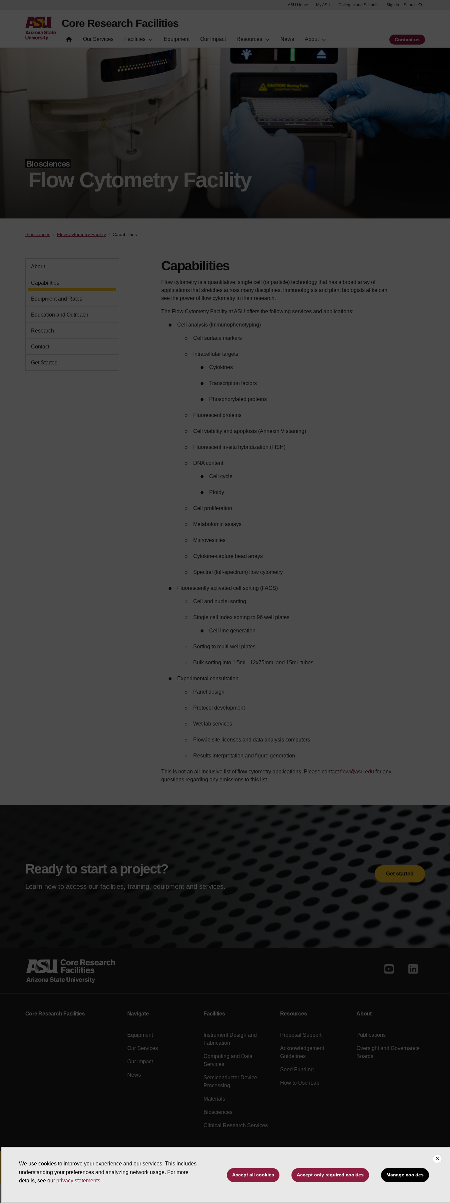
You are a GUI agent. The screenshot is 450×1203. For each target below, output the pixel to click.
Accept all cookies (253, 1174)
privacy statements (78, 1180)
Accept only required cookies (330, 1174)
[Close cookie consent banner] (437, 1158)
